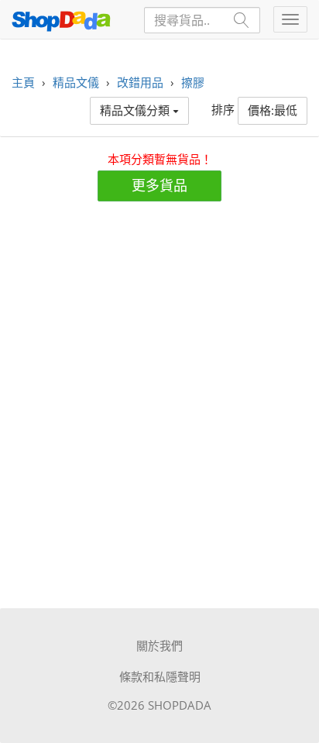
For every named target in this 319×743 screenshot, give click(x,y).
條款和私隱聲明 (160, 676)
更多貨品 (159, 185)
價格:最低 (272, 110)
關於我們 (159, 645)
